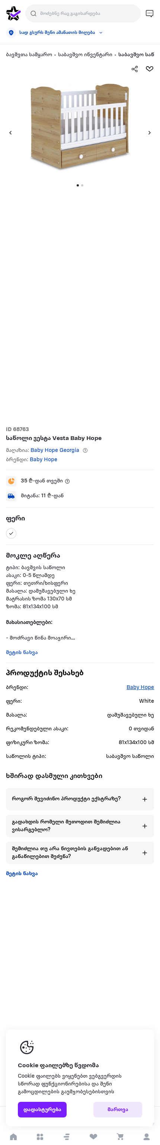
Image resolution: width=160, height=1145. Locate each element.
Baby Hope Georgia (55, 450)
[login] (146, 1136)
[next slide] (152, 132)
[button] (66, 1136)
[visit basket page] (120, 1136)
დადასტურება (42, 1110)
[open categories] (40, 1136)
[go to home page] (13, 13)
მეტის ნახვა (22, 874)
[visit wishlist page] (93, 1136)
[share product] (134, 68)
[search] (33, 13)
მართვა (118, 1110)
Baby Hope (43, 460)
